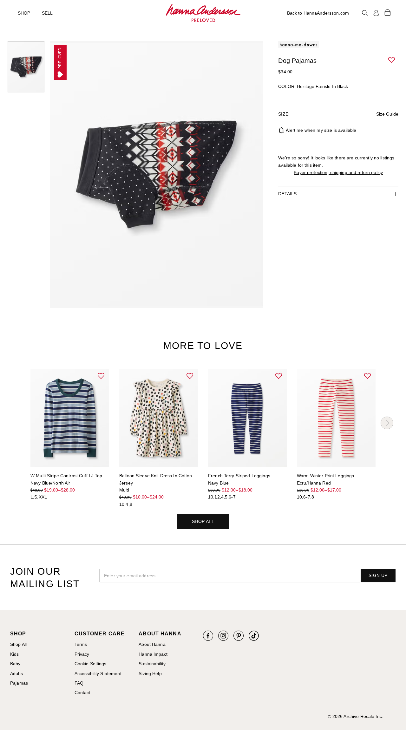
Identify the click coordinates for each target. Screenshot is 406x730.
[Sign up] (376, 13)
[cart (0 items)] (387, 12)
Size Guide (387, 114)
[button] (392, 60)
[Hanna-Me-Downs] (203, 13)
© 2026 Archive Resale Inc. (355, 716)
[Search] (364, 13)
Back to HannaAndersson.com (318, 13)
